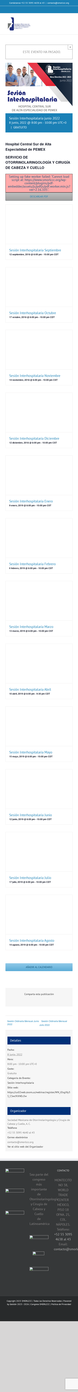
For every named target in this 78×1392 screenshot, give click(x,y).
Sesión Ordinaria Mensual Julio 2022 (53, 1022)
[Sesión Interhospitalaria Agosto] (39, 914)
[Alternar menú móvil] (71, 19)
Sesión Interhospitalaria (20, 1082)
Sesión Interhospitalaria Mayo (30, 752)
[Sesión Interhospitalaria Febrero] (39, 538)
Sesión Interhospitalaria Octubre (32, 313)
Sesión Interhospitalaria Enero (31, 501)
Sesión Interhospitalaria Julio (30, 878)
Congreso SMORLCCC (40, 1304)
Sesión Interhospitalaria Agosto (31, 940)
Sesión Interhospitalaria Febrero (32, 564)
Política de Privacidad (61, 1304)
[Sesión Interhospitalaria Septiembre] (39, 224)
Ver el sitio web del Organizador (25, 1146)
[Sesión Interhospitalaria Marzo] (39, 600)
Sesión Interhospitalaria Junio (30, 815)
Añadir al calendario (39, 967)
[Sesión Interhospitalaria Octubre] (39, 287)
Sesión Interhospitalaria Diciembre (34, 438)
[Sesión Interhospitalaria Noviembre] (39, 349)
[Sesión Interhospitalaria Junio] (39, 789)
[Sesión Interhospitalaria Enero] (39, 475)
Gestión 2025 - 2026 (19, 1304)
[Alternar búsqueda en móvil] (64, 19)
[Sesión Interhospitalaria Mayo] (39, 726)
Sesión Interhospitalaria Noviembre (34, 375)
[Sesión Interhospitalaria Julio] (39, 852)
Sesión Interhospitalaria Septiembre (35, 250)
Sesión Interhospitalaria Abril (30, 689)
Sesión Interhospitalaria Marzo (31, 626)
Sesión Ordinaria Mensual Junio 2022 (23, 1022)
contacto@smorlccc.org (58, 2)
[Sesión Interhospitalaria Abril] (39, 663)
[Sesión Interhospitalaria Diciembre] (39, 412)
